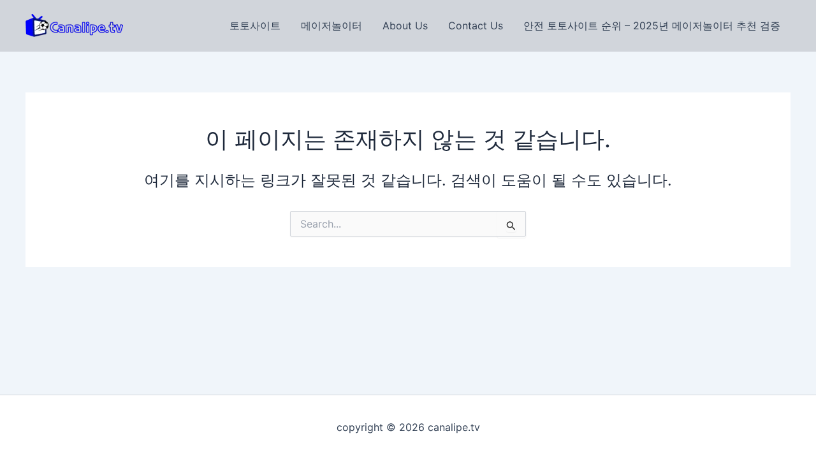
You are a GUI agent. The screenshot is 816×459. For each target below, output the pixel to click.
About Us (405, 25)
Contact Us (475, 25)
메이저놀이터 (331, 25)
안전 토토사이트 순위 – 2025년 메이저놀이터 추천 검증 (651, 25)
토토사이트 (254, 25)
